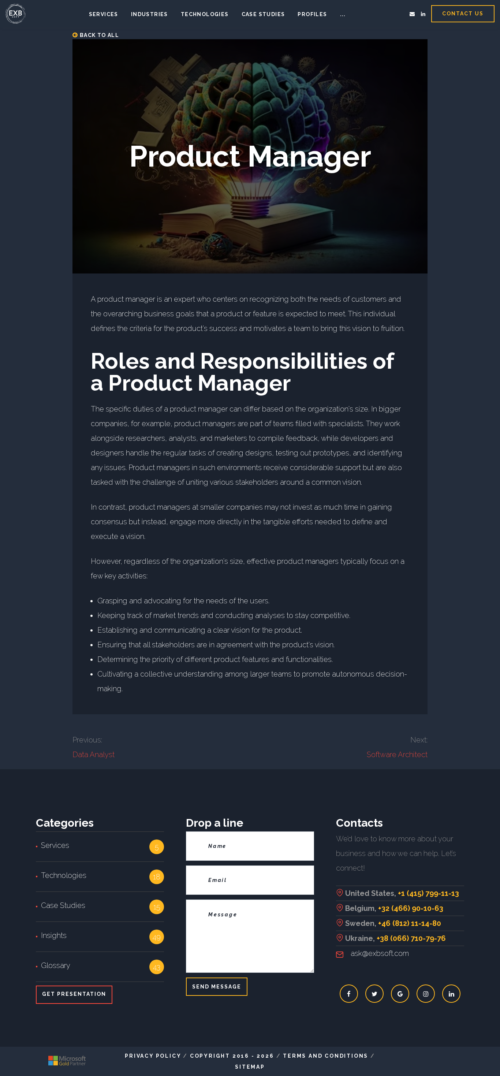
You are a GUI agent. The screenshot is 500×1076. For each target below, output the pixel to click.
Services (103, 14)
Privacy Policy (153, 1056)
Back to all (98, 35)
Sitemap (250, 1067)
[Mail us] (412, 13)
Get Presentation (74, 994)
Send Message (216, 987)
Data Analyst (93, 754)
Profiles (312, 14)
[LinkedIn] (423, 13)
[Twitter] (375, 994)
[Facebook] (349, 994)
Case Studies (63, 905)
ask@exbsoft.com (380, 953)
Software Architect (397, 754)
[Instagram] (426, 994)
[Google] (400, 994)
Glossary (55, 965)
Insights (54, 935)
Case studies (263, 14)
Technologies (205, 14)
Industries (149, 14)
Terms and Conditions (325, 1056)
